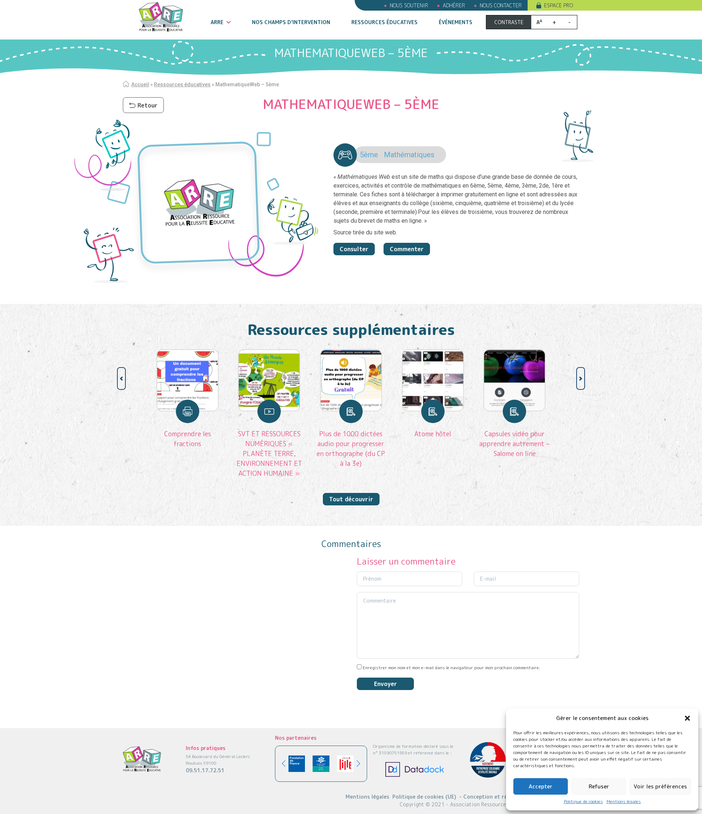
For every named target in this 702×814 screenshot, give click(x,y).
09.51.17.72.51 (205, 770)
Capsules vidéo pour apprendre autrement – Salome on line (514, 443)
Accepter (540, 786)
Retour (147, 105)
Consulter (354, 249)
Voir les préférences (660, 786)
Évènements (455, 22)
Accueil (140, 84)
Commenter (407, 249)
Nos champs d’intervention (291, 22)
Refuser (599, 786)
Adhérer (454, 5)
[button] (687, 718)
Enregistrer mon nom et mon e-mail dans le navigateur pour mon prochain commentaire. (451, 667)
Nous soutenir (409, 5)
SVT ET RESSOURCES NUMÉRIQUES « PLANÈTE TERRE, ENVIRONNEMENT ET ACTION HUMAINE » (269, 453)
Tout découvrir (351, 499)
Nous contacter (501, 5)
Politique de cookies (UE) (424, 796)
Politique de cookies (583, 801)
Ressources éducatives (384, 22)
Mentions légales (624, 801)
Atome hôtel (432, 433)
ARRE (217, 22)
